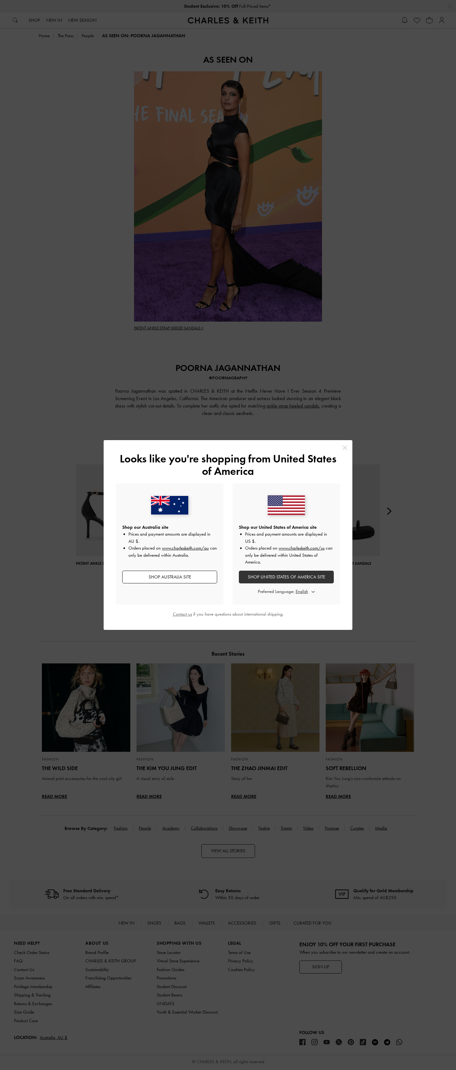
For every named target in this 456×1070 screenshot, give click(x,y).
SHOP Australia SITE (170, 577)
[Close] (344, 447)
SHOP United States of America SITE (286, 577)
